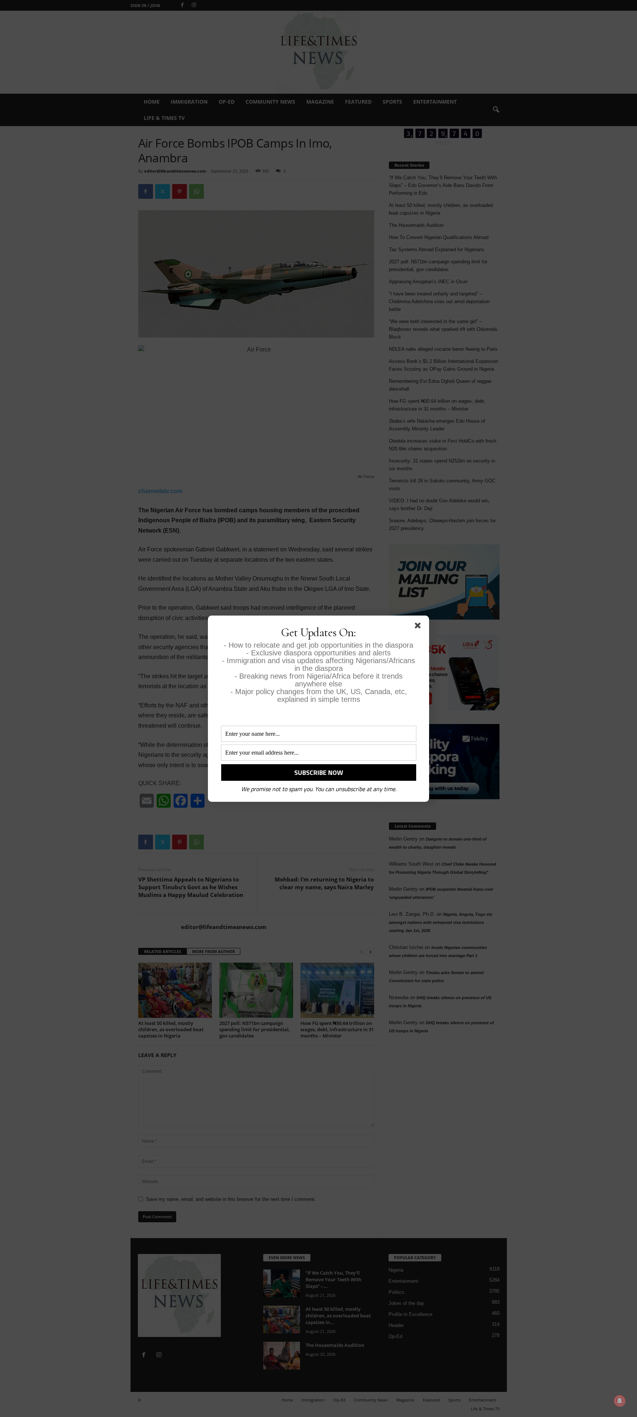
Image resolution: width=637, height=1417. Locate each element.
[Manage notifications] (620, 1401)
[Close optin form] (419, 627)
